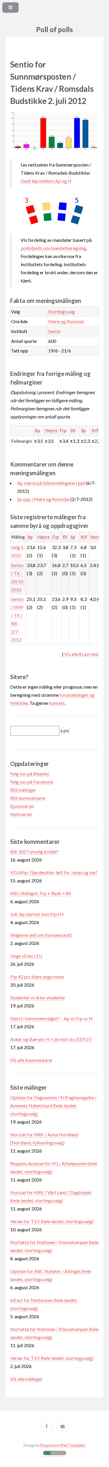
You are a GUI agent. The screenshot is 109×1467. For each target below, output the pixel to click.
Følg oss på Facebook (31, 781)
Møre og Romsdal (66, 321)
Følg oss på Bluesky (29, 773)
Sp (83, 430)
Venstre (98, 537)
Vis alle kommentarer (31, 1060)
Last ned (90, 654)
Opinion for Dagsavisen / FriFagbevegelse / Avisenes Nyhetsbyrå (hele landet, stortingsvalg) (53, 1105)
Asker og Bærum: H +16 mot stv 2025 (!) (50, 1039)
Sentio (54, 331)
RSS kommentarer (28, 798)
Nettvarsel (21, 814)
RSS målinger (23, 790)
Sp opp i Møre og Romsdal (43, 499)
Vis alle (71, 654)
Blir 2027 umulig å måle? (34, 851)
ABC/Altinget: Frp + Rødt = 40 (40, 893)
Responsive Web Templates (63, 1445)
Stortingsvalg (61, 311)
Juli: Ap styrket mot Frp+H (37, 914)
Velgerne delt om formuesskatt (41, 935)
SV (73, 430)
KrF (95, 430)
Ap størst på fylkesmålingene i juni (51, 483)
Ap (37, 430)
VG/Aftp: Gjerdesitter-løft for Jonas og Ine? (53, 872)
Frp (63, 430)
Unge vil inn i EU (26, 956)
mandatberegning (53, 248)
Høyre (51, 430)
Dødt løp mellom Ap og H (46, 181)
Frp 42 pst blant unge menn (37, 976)
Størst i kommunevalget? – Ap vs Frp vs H (51, 1018)
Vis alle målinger (26, 1379)
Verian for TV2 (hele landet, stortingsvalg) (51, 1221)
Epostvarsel (22, 806)
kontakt (57, 703)
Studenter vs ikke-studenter (37, 997)
